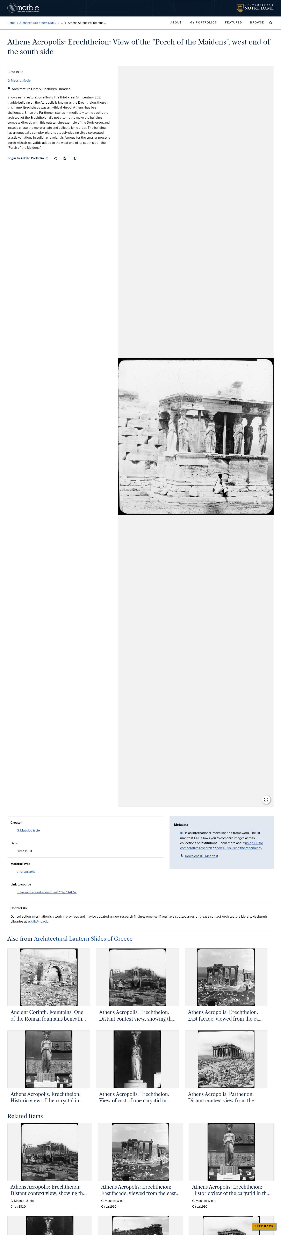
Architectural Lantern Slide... (37, 23)
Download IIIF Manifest (201, 856)
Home (11, 23)
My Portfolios (203, 22)
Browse (257, 22)
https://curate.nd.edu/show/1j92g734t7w (47, 892)
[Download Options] (74, 158)
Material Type (20, 864)
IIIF (182, 833)
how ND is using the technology (239, 848)
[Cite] (65, 158)
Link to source (20, 884)
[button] (196, 436)
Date (13, 843)
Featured (233, 22)
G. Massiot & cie (28, 830)
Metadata (181, 825)
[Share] (55, 158)
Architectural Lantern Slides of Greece (83, 939)
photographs (26, 872)
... (62, 23)
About (176, 22)
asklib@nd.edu (38, 921)
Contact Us (18, 908)
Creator (16, 823)
